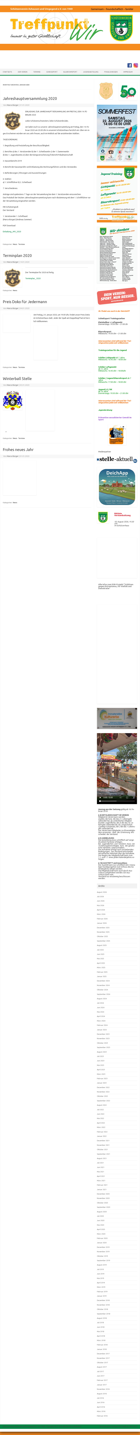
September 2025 (103, 941)
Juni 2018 (100, 1327)
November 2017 (103, 1358)
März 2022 (101, 1127)
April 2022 (101, 1123)
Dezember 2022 (103, 1087)
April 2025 (101, 963)
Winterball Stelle (17, 378)
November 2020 (103, 1198)
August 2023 (102, 1052)
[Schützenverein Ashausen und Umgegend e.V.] (70, 56)
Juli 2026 (100, 896)
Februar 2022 (102, 1132)
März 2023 (101, 1074)
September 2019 (103, 1260)
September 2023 (103, 1047)
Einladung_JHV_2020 (12, 231)
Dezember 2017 (103, 1354)
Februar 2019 (102, 1291)
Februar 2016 (102, 1416)
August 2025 (102, 945)
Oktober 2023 (102, 1043)
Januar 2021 (102, 1189)
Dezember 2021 (103, 1140)
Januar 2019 (102, 1296)
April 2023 (101, 1069)
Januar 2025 (102, 976)
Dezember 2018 (103, 1300)
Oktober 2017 (102, 1362)
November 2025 (103, 932)
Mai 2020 (100, 1225)
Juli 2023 (100, 1056)
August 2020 (102, 1212)
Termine (36, 72)
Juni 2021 (100, 1167)
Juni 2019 (100, 1274)
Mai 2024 (100, 1012)
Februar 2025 (102, 972)
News (15, 244)
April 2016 (101, 1407)
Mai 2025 (100, 958)
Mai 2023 (100, 1065)
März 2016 (101, 1411)
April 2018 (101, 1336)
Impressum (128, 72)
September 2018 (103, 1314)
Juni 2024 (100, 1007)
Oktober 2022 (102, 1096)
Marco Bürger (12, 105)
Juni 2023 (100, 1061)
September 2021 (103, 1154)
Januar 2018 (102, 1349)
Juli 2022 (100, 1110)
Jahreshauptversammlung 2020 (30, 98)
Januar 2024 (102, 1030)
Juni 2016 (100, 1402)
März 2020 (101, 1234)
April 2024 (101, 1016)
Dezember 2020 (103, 1194)
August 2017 (102, 1367)
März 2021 (101, 1180)
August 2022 (102, 1105)
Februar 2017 (102, 1380)
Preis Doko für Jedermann (25, 302)
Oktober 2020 (102, 1203)
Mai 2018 (100, 1331)
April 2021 (101, 1176)
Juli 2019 (100, 1269)
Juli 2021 (100, 1163)
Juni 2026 (100, 901)
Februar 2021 (102, 1185)
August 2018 (102, 1318)
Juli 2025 (100, 950)
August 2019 (102, 1265)
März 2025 (101, 967)
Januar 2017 (102, 1385)
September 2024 (103, 994)
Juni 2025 (100, 954)
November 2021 (103, 1145)
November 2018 (103, 1305)
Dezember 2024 (103, 981)
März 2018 (101, 1340)
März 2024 (101, 1021)
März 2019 (101, 1287)
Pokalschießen (111, 72)
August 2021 (102, 1158)
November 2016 (103, 1389)
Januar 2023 (102, 1083)
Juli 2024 (100, 1003)
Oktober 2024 (102, 990)
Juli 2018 (100, 1322)
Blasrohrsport (70, 72)
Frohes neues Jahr (18, 449)
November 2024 (103, 985)
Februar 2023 (102, 1078)
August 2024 (102, 999)
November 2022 (103, 1092)
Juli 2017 (100, 1371)
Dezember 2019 (103, 1247)
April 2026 (101, 910)
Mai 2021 (100, 1172)
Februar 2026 (102, 919)
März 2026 (101, 914)
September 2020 (103, 1207)
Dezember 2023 (103, 1034)
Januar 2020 (102, 1243)
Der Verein (22, 72)
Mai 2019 (100, 1278)
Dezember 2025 (103, 928)
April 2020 (101, 1229)
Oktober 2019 (102, 1256)
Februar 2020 (102, 1238)
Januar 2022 (102, 1136)
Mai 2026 (100, 905)
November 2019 (103, 1251)
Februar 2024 (102, 1025)
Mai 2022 (100, 1118)
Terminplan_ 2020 (33, 278)
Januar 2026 (102, 923)
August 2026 (102, 892)
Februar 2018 (102, 1345)
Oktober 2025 (102, 936)
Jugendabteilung (90, 72)
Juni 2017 (100, 1376)
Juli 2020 (100, 1216)
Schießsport (52, 72)
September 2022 (103, 1101)
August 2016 (102, 1394)
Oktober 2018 (102, 1309)
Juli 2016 (100, 1398)
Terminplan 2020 (17, 255)
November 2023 (103, 1038)
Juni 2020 (100, 1220)
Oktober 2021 (102, 1149)
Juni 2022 (100, 1114)
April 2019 (101, 1283)
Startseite (7, 72)
